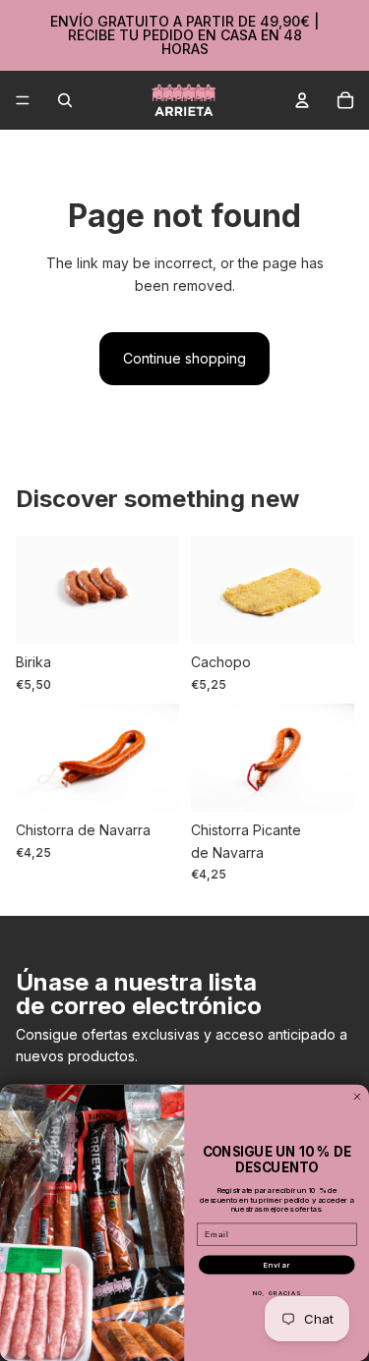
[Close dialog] (357, 1096)
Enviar (276, 1265)
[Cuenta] (302, 100)
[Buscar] (65, 100)
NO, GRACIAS (277, 1292)
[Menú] (22, 100)
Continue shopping (184, 358)
